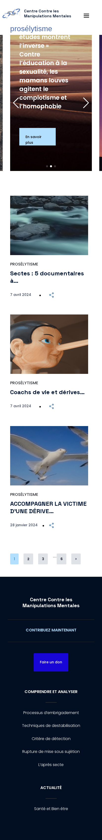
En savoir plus (34, 139)
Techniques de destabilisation (51, 725)
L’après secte (51, 765)
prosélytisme (24, 264)
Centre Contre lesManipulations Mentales (51, 602)
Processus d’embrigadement (51, 713)
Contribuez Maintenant (51, 630)
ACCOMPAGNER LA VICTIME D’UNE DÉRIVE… (48, 507)
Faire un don (51, 662)
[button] (86, 102)
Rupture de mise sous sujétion (51, 751)
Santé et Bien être (51, 809)
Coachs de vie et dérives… (47, 392)
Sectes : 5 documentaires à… (47, 277)
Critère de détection (51, 739)
